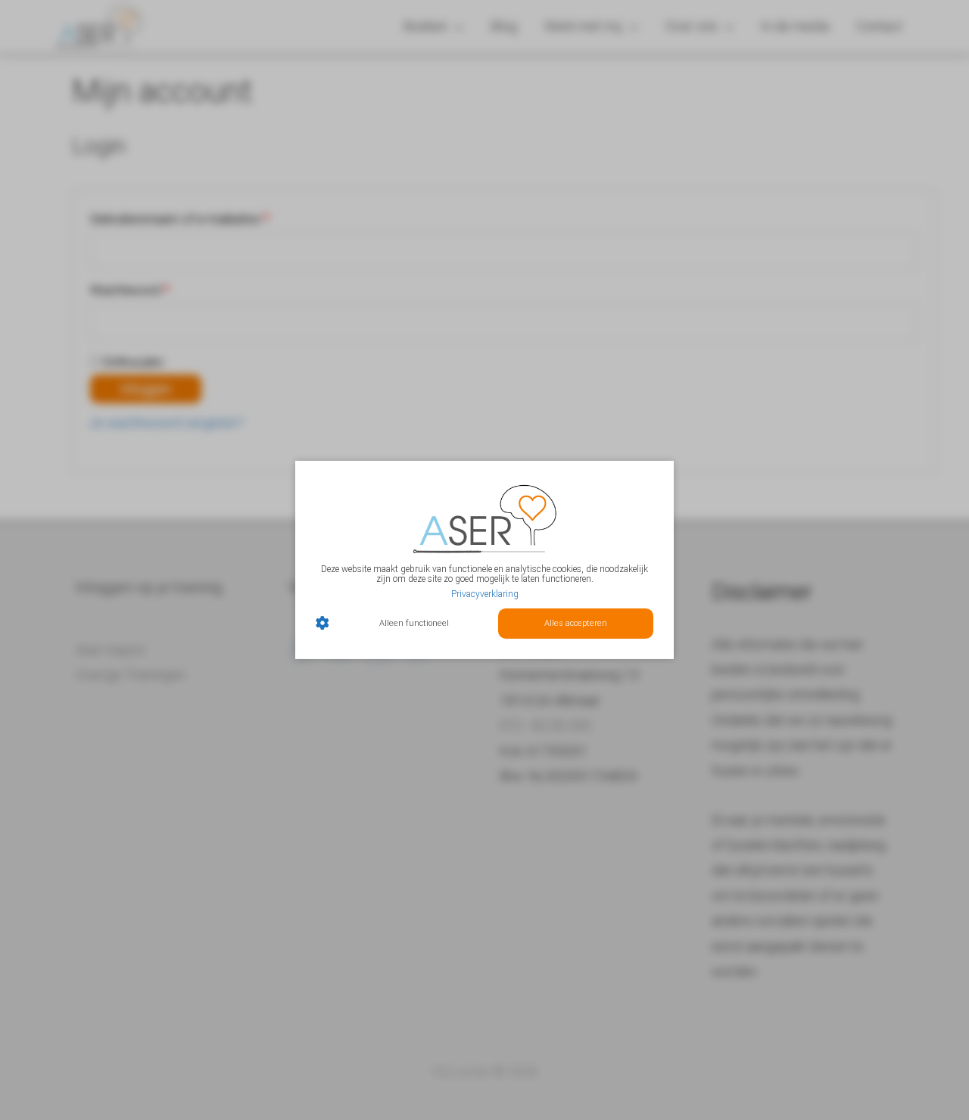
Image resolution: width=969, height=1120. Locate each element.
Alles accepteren (575, 623)
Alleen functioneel (414, 623)
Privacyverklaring (485, 593)
